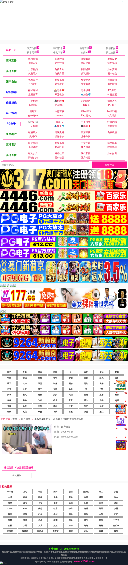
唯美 (40, 497)
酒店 (116, 503)
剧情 (71, 383)
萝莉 (117, 372)
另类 (56, 497)
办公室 (116, 525)
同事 (9, 395)
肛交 (9, 389)
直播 (86, 395)
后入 (86, 400)
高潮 (101, 503)
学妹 (9, 378)
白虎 (10, 503)
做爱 (86, 411)
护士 (71, 378)
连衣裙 (10, 531)
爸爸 (101, 525)
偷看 (56, 503)
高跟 (25, 406)
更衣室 (55, 531)
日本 (40, 372)
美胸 (25, 400)
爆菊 (101, 497)
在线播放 (16, 475)
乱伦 (86, 406)
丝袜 (86, 378)
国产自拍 (31, 48)
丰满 (10, 497)
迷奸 (25, 383)
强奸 (117, 378)
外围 (101, 508)
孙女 (40, 503)
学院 (25, 514)
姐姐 (56, 525)
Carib (10, 508)
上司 (25, 491)
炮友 (116, 497)
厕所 (101, 520)
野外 (56, 491)
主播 (102, 383)
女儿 (40, 525)
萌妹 (71, 491)
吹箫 (101, 531)
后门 (116, 514)
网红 (86, 383)
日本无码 (31, 52)
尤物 (102, 400)
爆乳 (116, 531)
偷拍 (102, 372)
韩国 (55, 372)
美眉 (40, 520)
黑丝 (56, 514)
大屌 (25, 525)
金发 (102, 406)
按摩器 (25, 531)
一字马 (116, 520)
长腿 (86, 503)
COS (40, 400)
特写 (86, 497)
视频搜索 (109, 164)
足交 (25, 389)
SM (101, 389)
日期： (57, 431)
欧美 (25, 372)
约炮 (55, 400)
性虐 (56, 508)
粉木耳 (40, 531)
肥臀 (10, 520)
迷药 (86, 531)
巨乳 (40, 383)
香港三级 (84, 48)
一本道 (10, 491)
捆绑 (71, 531)
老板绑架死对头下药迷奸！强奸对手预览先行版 (59, 418)
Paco (25, 508)
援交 (102, 411)
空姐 (40, 378)
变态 (40, 508)
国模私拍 (111, 48)
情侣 (25, 378)
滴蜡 (71, 503)
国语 (71, 520)
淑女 (25, 503)
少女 (71, 406)
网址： (57, 436)
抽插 (86, 508)
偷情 (9, 411)
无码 (55, 389)
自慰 (71, 411)
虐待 (86, 520)
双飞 (102, 378)
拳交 (40, 411)
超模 (40, 395)
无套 (71, 400)
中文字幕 (58, 52)
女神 (116, 508)
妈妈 (86, 525)
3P (86, 389)
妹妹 (71, 525)
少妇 (55, 395)
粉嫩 (56, 520)
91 (71, 372)
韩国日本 (58, 48)
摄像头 (86, 491)
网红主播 (111, 52)
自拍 (86, 372)
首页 (14, 418)
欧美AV (84, 52)
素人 (25, 395)
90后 (86, 514)
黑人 (101, 491)
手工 (9, 383)
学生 (40, 491)
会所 (101, 514)
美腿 (9, 406)
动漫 (71, 389)
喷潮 (25, 520)
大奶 (71, 395)
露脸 (71, 497)
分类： (57, 426)
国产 (9, 372)
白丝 (40, 514)
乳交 (25, 411)
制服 (55, 383)
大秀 (116, 491)
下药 (55, 411)
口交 (40, 389)
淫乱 (71, 514)
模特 (55, 378)
